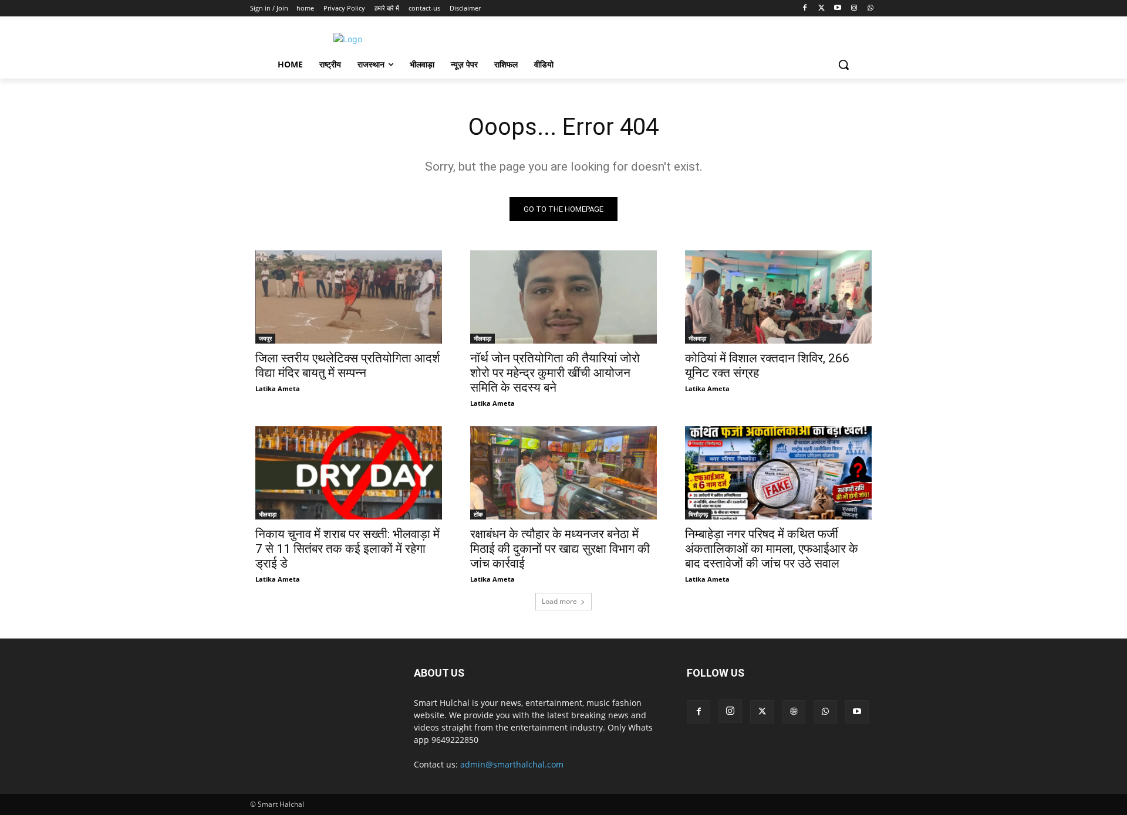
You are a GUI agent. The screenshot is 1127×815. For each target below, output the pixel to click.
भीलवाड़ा (482, 338)
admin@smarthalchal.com (512, 764)
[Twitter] (821, 8)
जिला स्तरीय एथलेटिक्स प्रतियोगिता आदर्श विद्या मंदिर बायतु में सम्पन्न (347, 365)
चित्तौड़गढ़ (698, 514)
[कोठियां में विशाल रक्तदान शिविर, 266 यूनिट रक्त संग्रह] (778, 297)
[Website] (793, 712)
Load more (559, 601)
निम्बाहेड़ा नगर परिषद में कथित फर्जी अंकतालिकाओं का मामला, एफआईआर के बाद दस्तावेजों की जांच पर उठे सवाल (771, 548)
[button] (843, 64)
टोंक (478, 514)
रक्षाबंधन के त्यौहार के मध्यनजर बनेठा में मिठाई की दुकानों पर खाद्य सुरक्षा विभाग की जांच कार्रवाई (560, 548)
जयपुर (265, 338)
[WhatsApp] (870, 8)
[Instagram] (854, 8)
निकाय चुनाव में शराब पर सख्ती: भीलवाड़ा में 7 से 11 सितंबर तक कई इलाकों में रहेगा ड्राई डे (347, 548)
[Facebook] (805, 8)
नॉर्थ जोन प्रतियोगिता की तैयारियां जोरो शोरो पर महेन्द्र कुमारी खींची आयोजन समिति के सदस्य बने (555, 373)
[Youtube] (838, 8)
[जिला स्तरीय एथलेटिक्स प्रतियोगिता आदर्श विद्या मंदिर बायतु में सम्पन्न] (348, 297)
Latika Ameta (277, 388)
